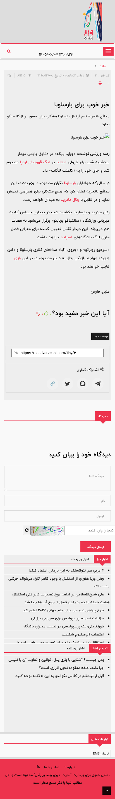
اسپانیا (66, 237)
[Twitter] (67, 384)
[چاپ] (99, 83)
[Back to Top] (106, 790)
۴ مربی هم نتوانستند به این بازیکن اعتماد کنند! (66, 570)
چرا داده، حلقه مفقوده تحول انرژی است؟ (71, 667)
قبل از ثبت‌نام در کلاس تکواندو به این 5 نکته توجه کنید (59, 675)
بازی (17, 257)
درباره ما (69, 767)
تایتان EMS (101, 753)
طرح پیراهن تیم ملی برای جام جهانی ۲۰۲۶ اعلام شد (63, 610)
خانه (103, 66)
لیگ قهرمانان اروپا (35, 162)
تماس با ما (51, 767)
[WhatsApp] (82, 384)
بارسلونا (70, 182)
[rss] (38, 767)
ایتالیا (61, 162)
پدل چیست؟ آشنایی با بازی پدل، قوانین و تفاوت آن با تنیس (56, 659)
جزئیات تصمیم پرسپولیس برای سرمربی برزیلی (67, 618)
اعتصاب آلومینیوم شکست (83, 634)
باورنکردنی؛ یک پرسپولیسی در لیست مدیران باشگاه (63, 626)
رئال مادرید (70, 199)
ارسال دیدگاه (95, 547)
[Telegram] (98, 384)
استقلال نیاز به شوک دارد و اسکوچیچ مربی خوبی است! (60, 642)
